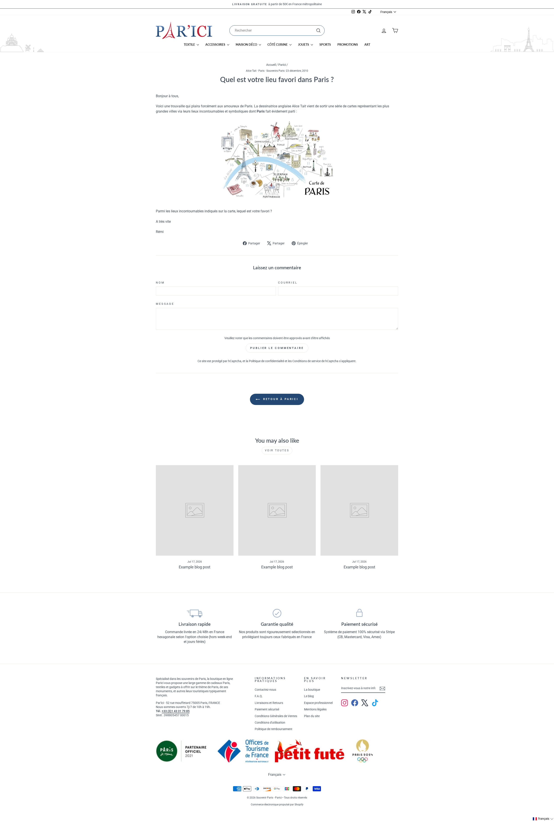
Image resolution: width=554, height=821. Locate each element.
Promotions (347, 44)
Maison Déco (247, 44)
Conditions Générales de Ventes (276, 716)
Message (165, 303)
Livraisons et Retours (269, 703)
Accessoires (215, 44)
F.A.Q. (259, 696)
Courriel (288, 282)
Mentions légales (315, 709)
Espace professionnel (318, 703)
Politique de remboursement (273, 729)
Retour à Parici (280, 399)
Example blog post (194, 567)
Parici (282, 64)
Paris (261, 70)
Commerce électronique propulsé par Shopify (277, 804)
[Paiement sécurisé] (359, 613)
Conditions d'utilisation (270, 722)
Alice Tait (251, 70)
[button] (543, 819)
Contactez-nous (265, 689)
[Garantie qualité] (277, 613)
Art (367, 44)
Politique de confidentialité (266, 361)
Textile (190, 44)
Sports (325, 44)
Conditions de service (306, 361)
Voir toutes (277, 450)
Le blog (309, 696)
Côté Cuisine (277, 44)
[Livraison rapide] (195, 613)
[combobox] (277, 30)
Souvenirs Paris (275, 70)
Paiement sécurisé (267, 709)
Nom (160, 282)
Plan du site (312, 716)
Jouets (304, 44)
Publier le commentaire (277, 348)
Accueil (271, 64)
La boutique (312, 689)
